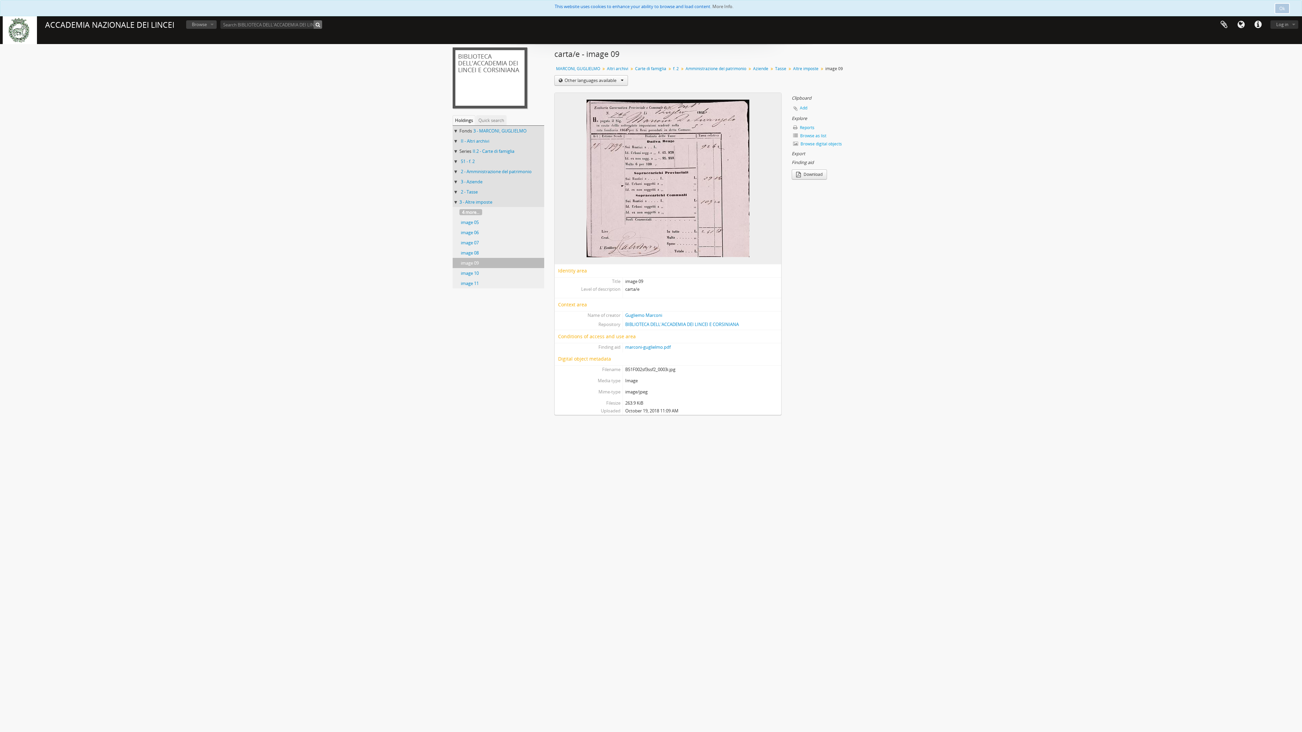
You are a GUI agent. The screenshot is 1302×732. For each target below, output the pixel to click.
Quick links (1257, 24)
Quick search (491, 120)
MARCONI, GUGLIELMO (578, 69)
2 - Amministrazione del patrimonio (496, 171)
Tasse (780, 69)
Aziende (760, 69)
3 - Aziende (471, 182)
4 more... (470, 212)
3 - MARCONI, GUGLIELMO (500, 131)
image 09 (470, 263)
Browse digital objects (821, 144)
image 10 (470, 273)
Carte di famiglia (650, 69)
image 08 (470, 253)
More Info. (722, 6)
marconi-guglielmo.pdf (648, 347)
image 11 (470, 283)
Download (813, 174)
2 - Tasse (469, 192)
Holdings (464, 120)
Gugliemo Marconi (643, 315)
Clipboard (1224, 24)
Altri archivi (617, 69)
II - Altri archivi (475, 141)
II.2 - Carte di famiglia (493, 151)
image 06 (470, 232)
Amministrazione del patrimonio (716, 69)
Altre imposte (805, 69)
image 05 (470, 222)
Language (1240, 24)
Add (803, 108)
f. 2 (676, 69)
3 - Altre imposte (475, 202)
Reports (806, 127)
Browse (199, 24)
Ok (1282, 8)
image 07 (470, 243)
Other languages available (590, 80)
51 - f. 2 (468, 161)
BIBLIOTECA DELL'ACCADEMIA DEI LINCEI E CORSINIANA (682, 324)
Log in (1282, 24)
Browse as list (812, 136)
